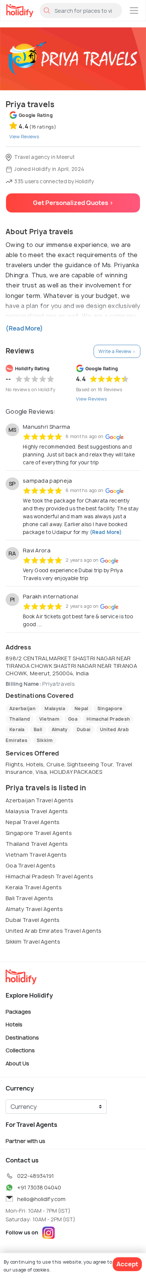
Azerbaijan (22, 708)
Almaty (60, 729)
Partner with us (25, 1140)
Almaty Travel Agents (34, 909)
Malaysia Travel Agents (37, 811)
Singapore (110, 708)
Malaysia (55, 708)
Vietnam (49, 719)
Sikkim (45, 740)
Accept (127, 1264)
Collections (20, 1050)
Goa (72, 719)
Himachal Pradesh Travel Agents (49, 876)
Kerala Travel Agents (34, 887)
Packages (18, 1011)
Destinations (22, 1037)
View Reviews (91, 399)
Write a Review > (117, 351)
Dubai (84, 729)
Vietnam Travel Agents (36, 854)
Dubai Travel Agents (33, 919)
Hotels (14, 1024)
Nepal (81, 708)
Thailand (19, 719)
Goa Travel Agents (30, 865)
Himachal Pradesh (108, 719)
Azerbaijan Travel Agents (39, 800)
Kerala (17, 729)
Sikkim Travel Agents (33, 941)
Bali (38, 729)
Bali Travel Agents (29, 898)
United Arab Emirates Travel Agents (53, 930)
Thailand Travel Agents (37, 843)
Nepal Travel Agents (33, 822)
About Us (17, 1063)
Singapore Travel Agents (39, 832)
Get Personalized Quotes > (73, 203)
